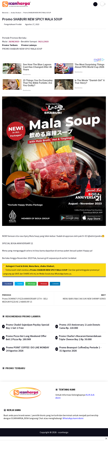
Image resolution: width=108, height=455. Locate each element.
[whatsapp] (18, 403)
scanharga (63, 432)
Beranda (5, 13)
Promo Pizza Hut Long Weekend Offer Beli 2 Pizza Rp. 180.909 (26, 338)
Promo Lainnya (29, 45)
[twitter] (14, 403)
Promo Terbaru (10, 45)
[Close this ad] (106, 438)
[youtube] (29, 403)
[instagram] (26, 403)
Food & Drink (21, 266)
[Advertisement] (54, 448)
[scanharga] (16, 6)
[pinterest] (22, 403)
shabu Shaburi (16, 13)
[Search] (95, 4)
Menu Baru (34, 266)
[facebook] (10, 403)
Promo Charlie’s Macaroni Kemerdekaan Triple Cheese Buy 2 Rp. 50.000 (80, 338)
